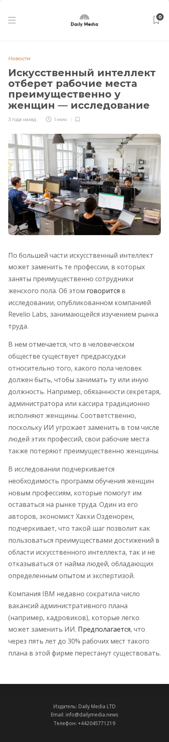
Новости (19, 58)
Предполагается (104, 629)
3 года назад (22, 119)
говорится (103, 290)
